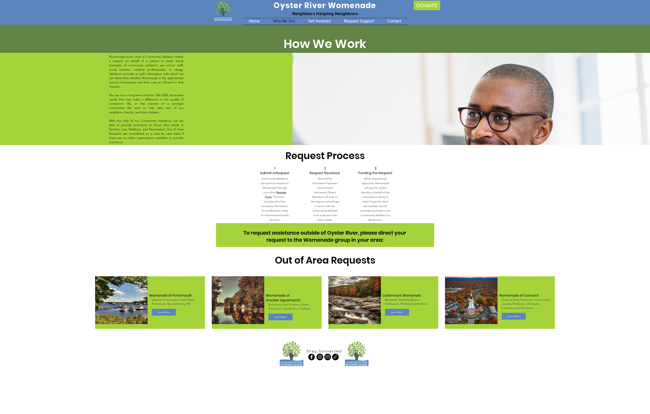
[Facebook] (311, 357)
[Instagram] (320, 357)
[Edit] (335, 357)
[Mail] (327, 357)
